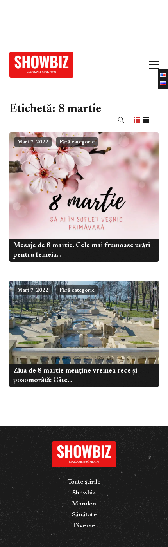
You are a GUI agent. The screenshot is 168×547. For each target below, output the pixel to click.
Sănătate (84, 515)
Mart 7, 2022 (32, 142)
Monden (84, 504)
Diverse (84, 526)
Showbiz (84, 493)
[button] (121, 120)
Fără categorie (77, 142)
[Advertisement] (58, 22)
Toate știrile (84, 482)
